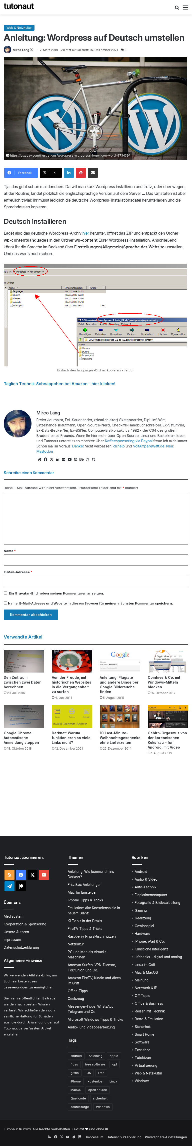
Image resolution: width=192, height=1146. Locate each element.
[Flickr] (63, 459)
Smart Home (144, 1034)
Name (10, 551)
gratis (74, 1073)
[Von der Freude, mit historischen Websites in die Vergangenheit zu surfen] (72, 661)
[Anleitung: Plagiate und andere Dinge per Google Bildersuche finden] (120, 661)
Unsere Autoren (16, 932)
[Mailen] (93, 173)
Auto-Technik (145, 887)
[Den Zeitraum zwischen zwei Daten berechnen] (24, 661)
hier (86, 233)
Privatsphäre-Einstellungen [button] (166, 1137)
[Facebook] (45, 459)
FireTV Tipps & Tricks (85, 929)
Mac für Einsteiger (82, 892)
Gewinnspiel (144, 926)
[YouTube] (69, 459)
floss (74, 1064)
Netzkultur (76, 944)
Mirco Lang (21, 50)
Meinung (141, 980)
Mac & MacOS (146, 972)
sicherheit (100, 1098)
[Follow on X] (31, 50)
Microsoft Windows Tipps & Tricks (95, 1019)
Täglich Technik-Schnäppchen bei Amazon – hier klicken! (59, 383)
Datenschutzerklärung (21, 947)
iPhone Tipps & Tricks (85, 900)
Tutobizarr (143, 1058)
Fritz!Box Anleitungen (85, 885)
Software (142, 1042)
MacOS (75, 1090)
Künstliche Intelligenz (151, 949)
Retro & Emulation (149, 1019)
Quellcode (78, 1098)
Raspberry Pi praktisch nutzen (92, 936)
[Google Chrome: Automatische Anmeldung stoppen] (24, 716)
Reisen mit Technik (150, 1011)
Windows (103, 1107)
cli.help (119, 446)
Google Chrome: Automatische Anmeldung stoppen (21, 738)
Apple (114, 1056)
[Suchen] (177, 9)
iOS (88, 1073)
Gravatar (22, 593)
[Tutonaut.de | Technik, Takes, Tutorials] (19, 7)
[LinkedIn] (69, 173)
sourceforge (79, 1107)
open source (97, 1090)
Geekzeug (76, 999)
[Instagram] (87, 459)
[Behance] (81, 459)
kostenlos (95, 1081)
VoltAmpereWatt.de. (149, 446)
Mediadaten (13, 916)
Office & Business (149, 1003)
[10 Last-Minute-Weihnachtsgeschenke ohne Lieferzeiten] (120, 716)
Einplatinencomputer (151, 895)
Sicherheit (143, 1027)
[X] (51, 459)
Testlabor (142, 1050)
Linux (113, 1081)
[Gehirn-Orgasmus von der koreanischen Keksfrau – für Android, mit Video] (168, 716)
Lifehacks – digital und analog (158, 957)
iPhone (75, 1081)
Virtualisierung (146, 1065)
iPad (101, 1073)
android (76, 1056)
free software (95, 1064)
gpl (114, 1064)
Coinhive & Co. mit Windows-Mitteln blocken (164, 682)
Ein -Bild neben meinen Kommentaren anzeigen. (56, 593)
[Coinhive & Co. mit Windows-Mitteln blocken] (168, 661)
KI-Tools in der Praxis (85, 921)
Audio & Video (146, 879)
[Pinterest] (81, 173)
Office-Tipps (78, 991)
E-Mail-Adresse (18, 572)
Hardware (142, 934)
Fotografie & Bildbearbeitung (157, 903)
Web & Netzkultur (19, 28)
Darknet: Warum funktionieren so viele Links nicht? (71, 738)
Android (141, 872)
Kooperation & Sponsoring (25, 924)
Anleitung (95, 1056)
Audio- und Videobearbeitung (91, 1027)
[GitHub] (93, 459)
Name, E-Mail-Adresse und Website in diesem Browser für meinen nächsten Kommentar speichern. (90, 603)
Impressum (12, 940)
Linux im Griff (145, 965)
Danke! (78, 446)
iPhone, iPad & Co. (150, 941)
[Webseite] (39, 459)
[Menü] (185, 9)
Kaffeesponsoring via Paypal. (129, 441)
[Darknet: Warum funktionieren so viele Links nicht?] (72, 716)
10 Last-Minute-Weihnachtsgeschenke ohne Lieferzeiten (120, 738)
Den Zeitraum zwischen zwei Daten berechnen (23, 682)
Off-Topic (142, 996)
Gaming (141, 910)
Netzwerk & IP (146, 988)
